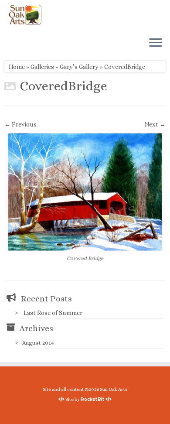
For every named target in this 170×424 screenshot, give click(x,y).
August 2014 (38, 342)
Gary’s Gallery (79, 66)
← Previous (20, 124)
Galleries (42, 66)
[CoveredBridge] (85, 191)
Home (17, 66)
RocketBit (93, 399)
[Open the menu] (155, 43)
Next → (155, 124)
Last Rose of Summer (53, 312)
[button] (85, 192)
